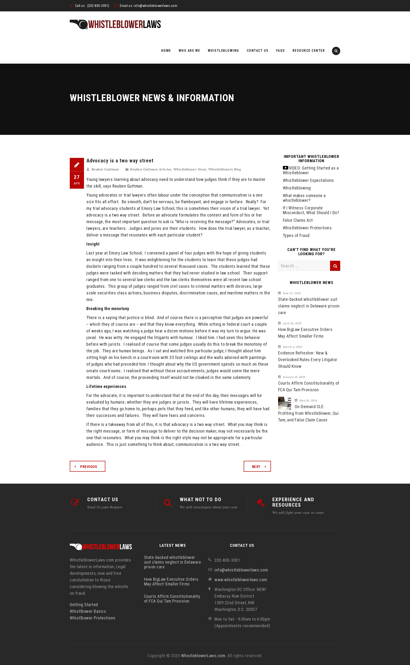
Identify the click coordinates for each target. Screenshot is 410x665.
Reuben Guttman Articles (151, 169)
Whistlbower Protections (93, 617)
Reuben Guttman (105, 169)
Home (166, 50)
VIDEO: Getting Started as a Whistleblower (311, 170)
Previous (88, 467)
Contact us (258, 50)
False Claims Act (298, 220)
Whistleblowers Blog (224, 169)
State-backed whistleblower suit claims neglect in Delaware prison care (309, 306)
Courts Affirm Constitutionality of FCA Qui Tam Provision (308, 386)
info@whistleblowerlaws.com (155, 6)
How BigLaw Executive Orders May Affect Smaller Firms (305, 333)
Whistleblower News (189, 169)
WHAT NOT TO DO (201, 499)
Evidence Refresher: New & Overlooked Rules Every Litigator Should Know (307, 359)
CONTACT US (102, 499)
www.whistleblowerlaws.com (240, 579)
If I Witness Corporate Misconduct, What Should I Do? (311, 210)
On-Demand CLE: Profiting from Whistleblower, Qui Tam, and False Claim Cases (308, 413)
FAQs (280, 50)
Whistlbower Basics (88, 611)
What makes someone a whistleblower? (304, 198)
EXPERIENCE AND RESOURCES (293, 502)
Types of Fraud (296, 235)
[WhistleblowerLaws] (115, 24)
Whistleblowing (223, 50)
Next (256, 467)
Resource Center (309, 50)
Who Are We (189, 50)
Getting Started (84, 604)
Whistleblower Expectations (308, 180)
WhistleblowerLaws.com (203, 655)
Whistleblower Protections (307, 227)
